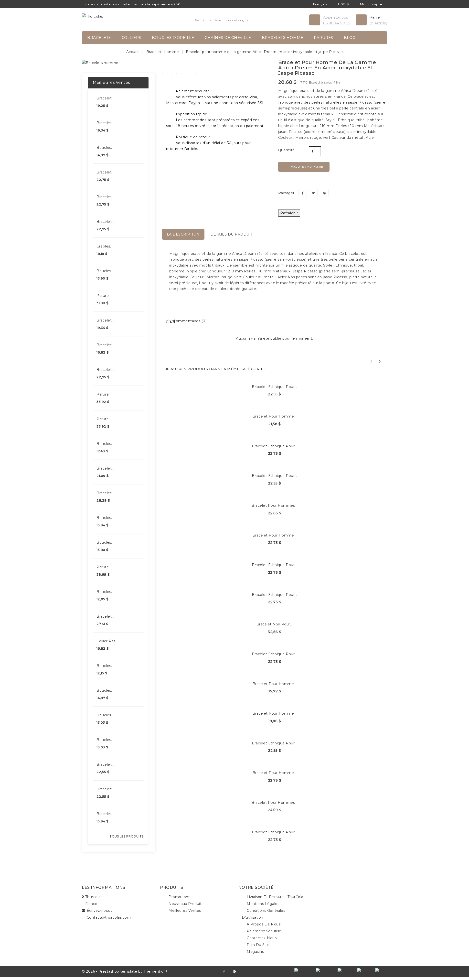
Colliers (131, 37)
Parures (323, 37)
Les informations (103, 887)
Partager (302, 193)
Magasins (255, 951)
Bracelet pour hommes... (275, 505)
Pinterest (324, 193)
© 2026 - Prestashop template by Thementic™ (124, 971)
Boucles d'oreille (173, 37)
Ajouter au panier (304, 167)
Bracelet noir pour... (274, 624)
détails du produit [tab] (232, 234)
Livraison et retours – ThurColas (276, 897)
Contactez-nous (262, 938)
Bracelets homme (282, 37)
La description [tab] (183, 234)
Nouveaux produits (186, 904)
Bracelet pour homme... (275, 416)
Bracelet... (105, 98)
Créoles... (104, 246)
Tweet (313, 193)
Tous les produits (126, 836)
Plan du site (258, 945)
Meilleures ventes (185, 910)
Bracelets (99, 37)
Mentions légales (263, 904)
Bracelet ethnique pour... (274, 387)
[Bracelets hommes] (101, 62)
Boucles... (105, 147)
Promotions (179, 897)
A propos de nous (263, 924)
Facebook (224, 971)
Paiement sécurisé (264, 931)
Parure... (103, 295)
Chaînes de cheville (228, 37)
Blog (349, 37)
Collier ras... (107, 641)
